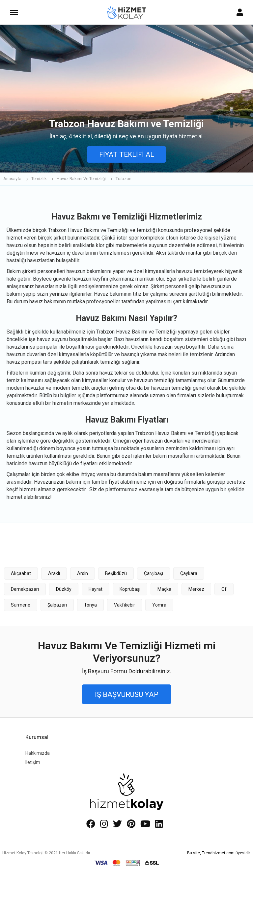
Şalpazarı (57, 605)
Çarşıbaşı (153, 573)
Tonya (90, 605)
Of (224, 589)
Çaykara (188, 573)
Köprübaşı (130, 589)
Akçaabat (21, 573)
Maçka (164, 589)
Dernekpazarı (25, 589)
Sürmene (20, 605)
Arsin (82, 573)
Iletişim (32, 762)
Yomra (159, 605)
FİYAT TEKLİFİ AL (126, 154)
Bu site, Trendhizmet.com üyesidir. (219, 853)
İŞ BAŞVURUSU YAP (126, 694)
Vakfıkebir (124, 605)
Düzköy (63, 589)
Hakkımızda (37, 753)
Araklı (54, 573)
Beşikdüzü (116, 573)
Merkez (196, 589)
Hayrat (95, 589)
